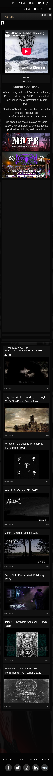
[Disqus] (26, 219)
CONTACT (39, 9)
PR (49, 9)
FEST (15, 9)
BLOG (32, 3)
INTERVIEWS (19, 3)
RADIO (41, 3)
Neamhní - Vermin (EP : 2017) (21, 490)
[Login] (46, 3)
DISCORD (45, 15)
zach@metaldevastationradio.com (26, 116)
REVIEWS (26, 9)
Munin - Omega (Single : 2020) (21, 532)
